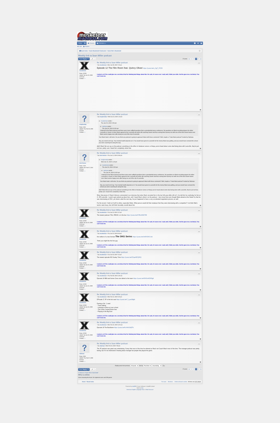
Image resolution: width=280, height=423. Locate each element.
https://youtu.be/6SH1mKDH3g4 (143, 278)
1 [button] (191, 58)
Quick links (85, 43)
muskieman (82, 70)
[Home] (92, 36)
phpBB (134, 386)
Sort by (141, 365)
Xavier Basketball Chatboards (97, 51)
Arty (142, 388)
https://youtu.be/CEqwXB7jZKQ (131, 257)
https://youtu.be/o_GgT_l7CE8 (152, 68)
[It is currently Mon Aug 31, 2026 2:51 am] (199, 51)
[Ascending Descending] (157, 365)
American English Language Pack (135, 389)
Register (87, 46)
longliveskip (82, 124)
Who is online (84, 374)
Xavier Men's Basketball (114, 51)
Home (80, 43)
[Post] (97, 65)
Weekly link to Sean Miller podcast (95, 55)
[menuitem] (180, 381)
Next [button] (201, 59)
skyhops (104, 126)
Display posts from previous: (122, 365)
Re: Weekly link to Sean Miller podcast (112, 62)
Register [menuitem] (202, 43)
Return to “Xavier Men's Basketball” (89, 372)
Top (200, 110)
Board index (84, 51)
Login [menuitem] (198, 43)
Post (83, 59)
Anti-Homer (82, 163)
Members (102, 43)
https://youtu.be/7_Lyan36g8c (125, 299)
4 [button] (198, 58)
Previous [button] (189, 59)
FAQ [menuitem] (195, 43)
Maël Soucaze (149, 389)
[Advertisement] (140, 15)
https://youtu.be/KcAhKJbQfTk (124, 327)
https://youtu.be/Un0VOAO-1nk (143, 237)
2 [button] (193, 58)
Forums (92, 43)
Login (80, 46)
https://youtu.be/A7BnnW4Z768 (137, 215)
